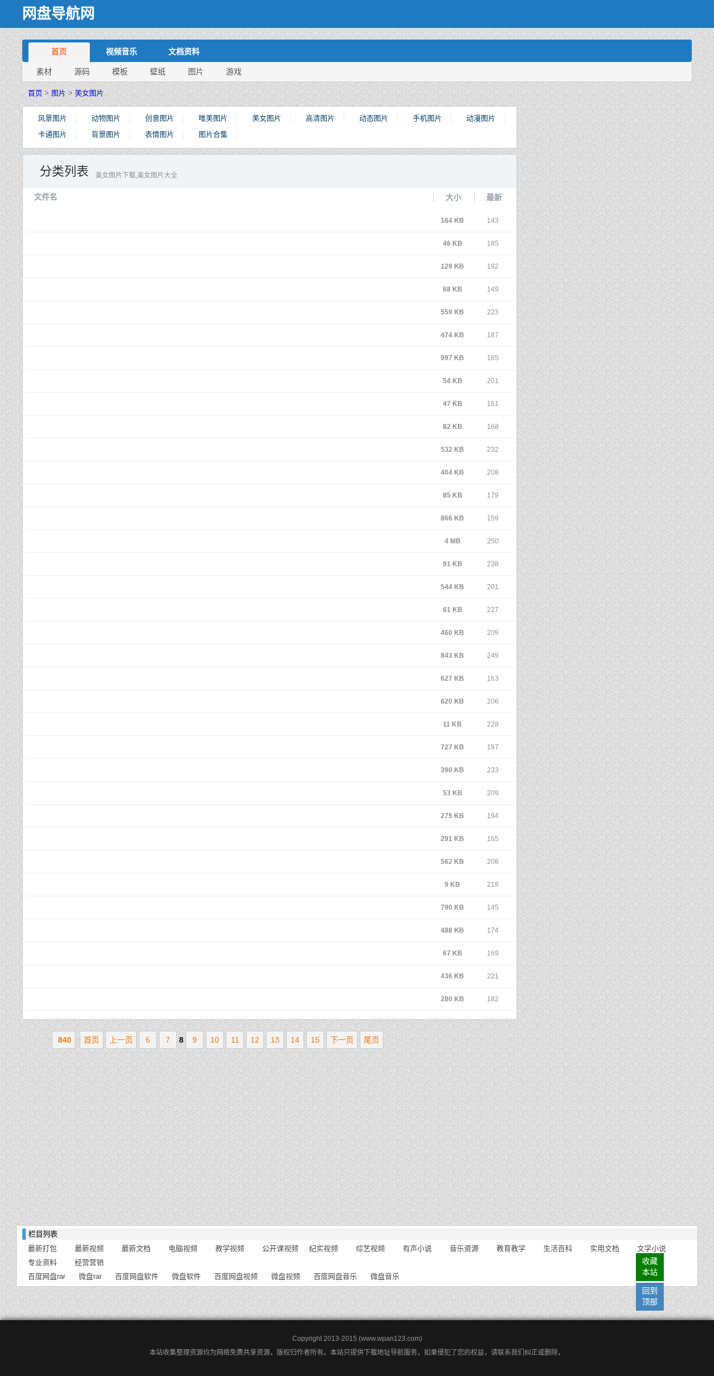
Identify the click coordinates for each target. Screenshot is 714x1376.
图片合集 (213, 134)
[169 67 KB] (162, 953)
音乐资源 (464, 1248)
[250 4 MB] (162, 541)
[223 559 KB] (162, 312)
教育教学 (510, 1248)
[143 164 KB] (162, 220)
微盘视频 (285, 1276)
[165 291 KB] (162, 839)
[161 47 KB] (162, 404)
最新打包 (42, 1248)
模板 (120, 71)
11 (235, 1039)
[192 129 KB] (162, 266)
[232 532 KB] (162, 449)
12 (254, 1039)
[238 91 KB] (162, 564)
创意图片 (159, 118)
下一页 (342, 1039)
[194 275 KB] (162, 816)
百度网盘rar (46, 1276)
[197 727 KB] (162, 747)
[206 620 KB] (162, 701)
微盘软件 (186, 1276)
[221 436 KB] (162, 976)
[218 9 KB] (162, 884)
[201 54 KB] (162, 381)
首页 (59, 51)
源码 (82, 71)
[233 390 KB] (162, 770)
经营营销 (89, 1262)
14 (295, 1039)
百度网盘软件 (136, 1276)
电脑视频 (182, 1248)
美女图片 (89, 93)
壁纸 (158, 71)
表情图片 (159, 134)
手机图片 (427, 118)
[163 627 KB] (162, 678)
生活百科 (557, 1248)
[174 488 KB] (162, 930)
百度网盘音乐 (335, 1276)
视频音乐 (121, 51)
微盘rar (90, 1276)
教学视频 (229, 1248)
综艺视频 (370, 1248)
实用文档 (604, 1248)
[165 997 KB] (162, 358)
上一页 (121, 1039)
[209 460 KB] (162, 633)
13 (275, 1039)
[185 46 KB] (162, 243)
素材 (44, 71)
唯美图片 (213, 118)
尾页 (371, 1039)
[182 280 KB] (162, 999)
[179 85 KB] (162, 495)
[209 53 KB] (162, 793)
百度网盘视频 (236, 1276)
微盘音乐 (384, 1276)
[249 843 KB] (162, 655)
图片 (196, 71)
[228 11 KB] (162, 724)
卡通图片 (52, 134)
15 (315, 1039)
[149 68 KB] (162, 289)
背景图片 (105, 134)
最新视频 (89, 1248)
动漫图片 (480, 118)
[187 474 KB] (162, 335)
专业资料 (42, 1262)
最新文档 (136, 1248)
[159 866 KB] (162, 518)
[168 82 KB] (162, 426)
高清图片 (320, 118)
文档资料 (184, 51)
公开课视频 (280, 1248)
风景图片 (52, 118)
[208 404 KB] (162, 472)
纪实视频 (323, 1248)
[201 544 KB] (162, 587)
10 (214, 1039)
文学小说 (651, 1248)
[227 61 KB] (162, 610)
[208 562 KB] (162, 862)
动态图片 (373, 118)
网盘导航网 (58, 14)
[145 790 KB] (162, 907)
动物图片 (105, 118)
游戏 (234, 71)
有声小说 (417, 1248)
